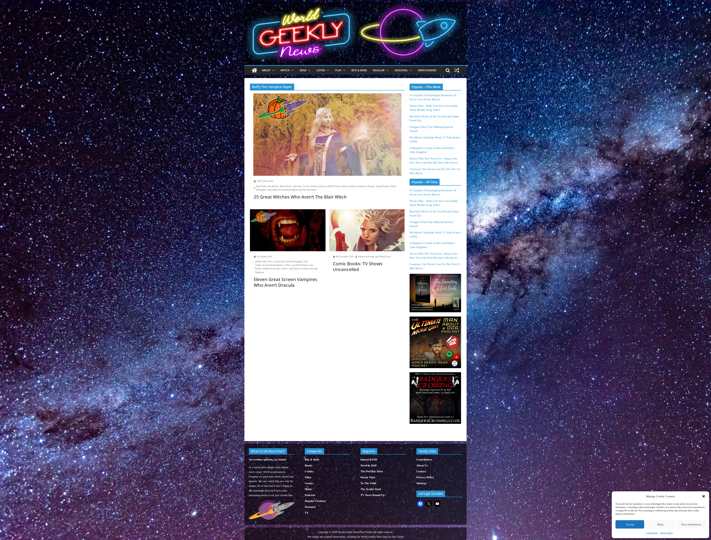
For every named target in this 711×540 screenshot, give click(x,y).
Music (308, 489)
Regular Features (315, 500)
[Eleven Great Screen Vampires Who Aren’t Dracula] (288, 230)
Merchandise (427, 70)
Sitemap (421, 483)
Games (309, 483)
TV (307, 512)
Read (303, 70)
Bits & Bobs (359, 70)
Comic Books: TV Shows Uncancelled (358, 266)
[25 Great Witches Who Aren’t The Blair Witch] (327, 134)
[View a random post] (456, 70)
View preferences (691, 524)
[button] (703, 496)
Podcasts (310, 495)
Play (338, 70)
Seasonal (401, 70)
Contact (421, 471)
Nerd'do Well (368, 465)
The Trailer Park (370, 489)
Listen (320, 70)
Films (308, 477)
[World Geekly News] (355, 3)
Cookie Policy (652, 533)
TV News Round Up (372, 495)
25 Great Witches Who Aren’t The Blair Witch (300, 197)
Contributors (424, 459)
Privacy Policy (666, 533)
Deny (660, 524)
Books (308, 465)
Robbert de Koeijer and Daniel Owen (374, 256)
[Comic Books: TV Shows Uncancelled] (367, 230)
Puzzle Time (367, 477)
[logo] (272, 502)
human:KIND (368, 459)
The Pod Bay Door (371, 471)
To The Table (368, 483)
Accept (630, 524)
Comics (309, 471)
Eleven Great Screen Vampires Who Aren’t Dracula (285, 282)
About (266, 70)
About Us (422, 465)
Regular (379, 70)
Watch (285, 70)
